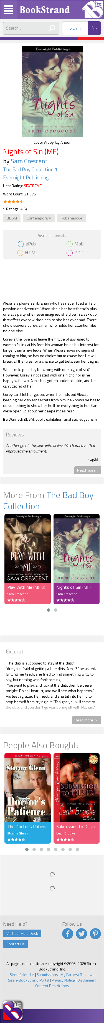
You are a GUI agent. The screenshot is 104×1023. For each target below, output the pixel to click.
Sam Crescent (29, 161)
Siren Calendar (22, 974)
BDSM (12, 218)
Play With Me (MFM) (26, 587)
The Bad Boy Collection (48, 500)
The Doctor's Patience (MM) (27, 826)
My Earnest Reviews (77, 974)
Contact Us (15, 944)
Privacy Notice (63, 980)
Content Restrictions (52, 985)
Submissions (47, 974)
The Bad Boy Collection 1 (30, 169)
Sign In (75, 28)
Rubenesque (71, 218)
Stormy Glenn (17, 833)
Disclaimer (86, 980)
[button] (48, 610)
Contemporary (39, 218)
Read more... (87, 470)
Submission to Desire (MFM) (76, 826)
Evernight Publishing (26, 177)
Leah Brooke (65, 833)
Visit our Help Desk (22, 933)
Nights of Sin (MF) (73, 587)
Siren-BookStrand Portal (28, 980)
